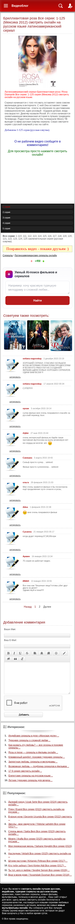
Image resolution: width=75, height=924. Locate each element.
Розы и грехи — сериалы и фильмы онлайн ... (33, 752)
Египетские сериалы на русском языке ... (30, 775)
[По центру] (41, 653)
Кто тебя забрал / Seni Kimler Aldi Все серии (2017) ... (37, 865)
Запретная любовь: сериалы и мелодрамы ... (33, 761)
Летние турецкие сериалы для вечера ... (30, 780)
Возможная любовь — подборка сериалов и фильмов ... (38, 766)
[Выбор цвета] (64, 653)
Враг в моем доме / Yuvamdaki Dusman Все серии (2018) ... (40, 875)
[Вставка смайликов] (56, 653)
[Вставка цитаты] (15, 659)
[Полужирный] (8, 653)
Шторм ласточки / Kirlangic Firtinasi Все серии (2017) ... (38, 861)
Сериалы (8, 255)
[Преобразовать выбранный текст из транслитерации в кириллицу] (22, 659)
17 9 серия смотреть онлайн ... (25, 771)
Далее (47, 606)
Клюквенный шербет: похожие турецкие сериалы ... (36, 757)
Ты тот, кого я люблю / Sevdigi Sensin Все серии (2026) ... (39, 870)
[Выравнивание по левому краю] (35, 653)
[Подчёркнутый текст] (20, 653)
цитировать (15, 377)
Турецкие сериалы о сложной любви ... (29, 740)
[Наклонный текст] (14, 653)
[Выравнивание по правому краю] (48, 653)
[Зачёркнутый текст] (27, 653)
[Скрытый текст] (8, 659)
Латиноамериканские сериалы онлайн (36, 255)
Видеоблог (20, 5)
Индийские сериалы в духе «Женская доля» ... (33, 735)
